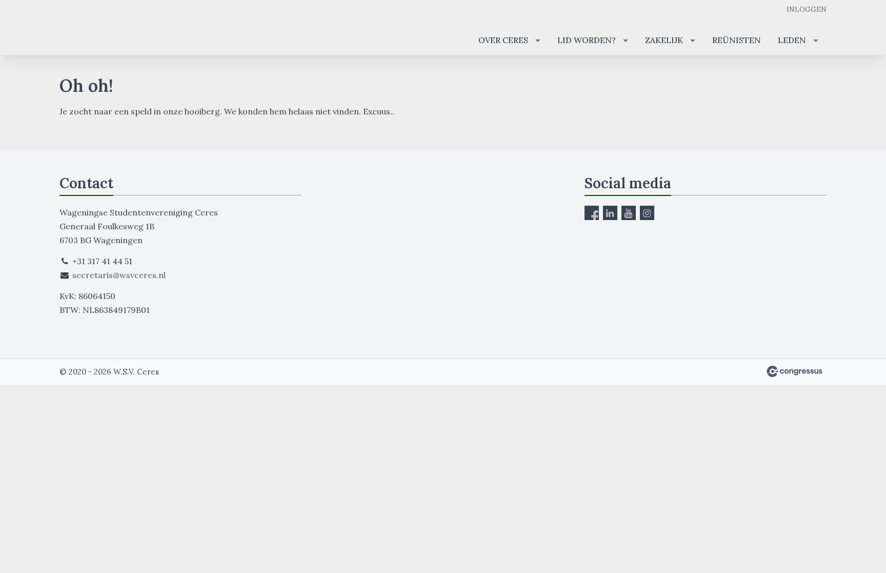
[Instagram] (647, 213)
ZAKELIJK (664, 40)
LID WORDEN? (586, 40)
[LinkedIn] (610, 213)
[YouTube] (628, 213)
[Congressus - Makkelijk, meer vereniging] (794, 371)
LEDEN (792, 40)
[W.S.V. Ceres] (97, 28)
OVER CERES (503, 40)
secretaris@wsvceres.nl (119, 275)
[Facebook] (592, 213)
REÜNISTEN (736, 40)
